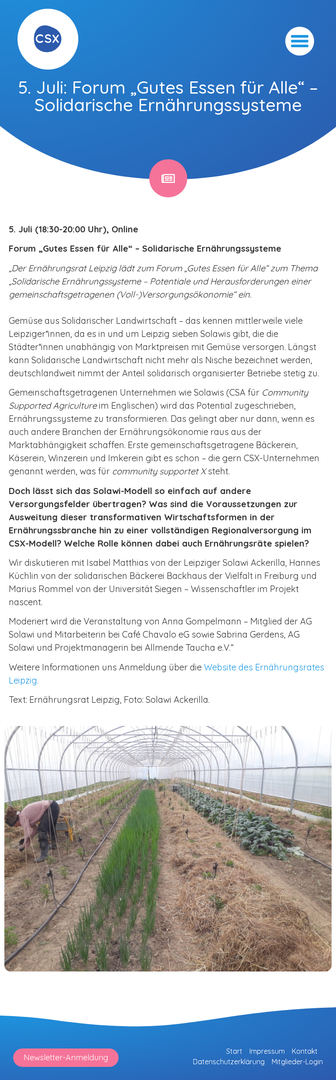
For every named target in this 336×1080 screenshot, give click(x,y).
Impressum (267, 1051)
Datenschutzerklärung (229, 1061)
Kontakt (305, 1051)
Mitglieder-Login (297, 1061)
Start (234, 1051)
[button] (299, 41)
